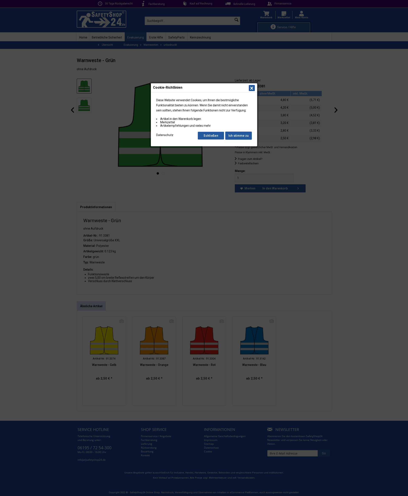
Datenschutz (164, 135)
